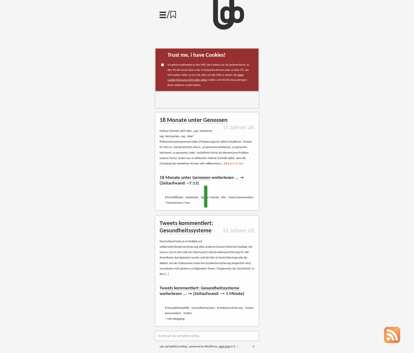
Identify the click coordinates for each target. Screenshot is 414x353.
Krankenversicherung (230, 308)
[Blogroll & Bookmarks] (174, 13)
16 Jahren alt (238, 231)
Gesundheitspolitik (178, 308)
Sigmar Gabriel (210, 197)
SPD (223, 197)
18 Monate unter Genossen (193, 120)
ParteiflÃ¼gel (175, 197)
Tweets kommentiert (176, 97)
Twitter (187, 313)
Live (187, 203)
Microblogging (176, 319)
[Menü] (163, 13)
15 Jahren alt (238, 128)
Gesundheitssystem (203, 308)
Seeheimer (191, 197)
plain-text (224, 346)
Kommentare (175, 203)
